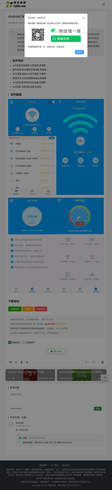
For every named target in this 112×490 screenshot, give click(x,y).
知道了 (79, 52)
